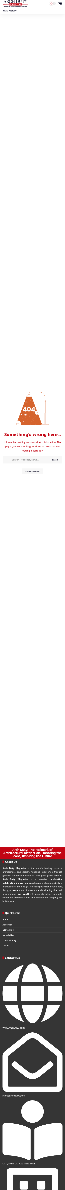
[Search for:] (29, 459)
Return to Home (32, 471)
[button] (59, 3)
